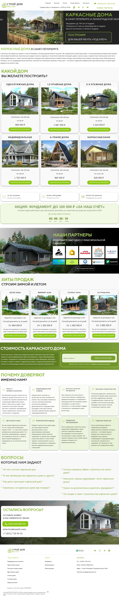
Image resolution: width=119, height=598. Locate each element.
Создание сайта (12, 588)
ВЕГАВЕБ (27, 588)
